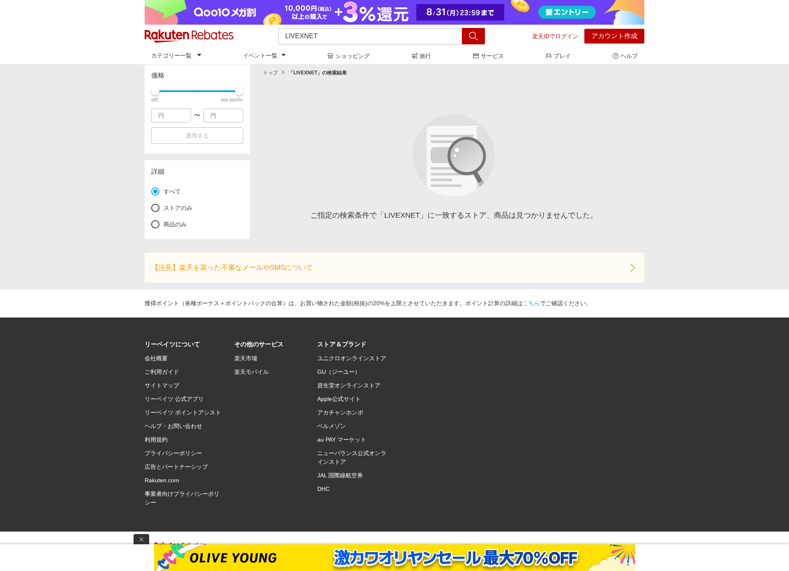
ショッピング (352, 56)
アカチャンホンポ (340, 412)
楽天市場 (245, 358)
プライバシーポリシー (173, 453)
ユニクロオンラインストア (351, 358)
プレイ (562, 56)
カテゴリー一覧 (171, 55)
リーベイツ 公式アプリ (174, 399)
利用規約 (156, 439)
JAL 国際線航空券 (340, 475)
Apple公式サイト (339, 399)
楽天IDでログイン (555, 36)
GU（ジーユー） (338, 371)
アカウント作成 (614, 35)
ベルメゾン (331, 426)
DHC (323, 489)
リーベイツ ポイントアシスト (183, 412)
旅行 (425, 56)
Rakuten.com (162, 480)
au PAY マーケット (341, 439)
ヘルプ (629, 56)
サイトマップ (162, 385)
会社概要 (156, 358)
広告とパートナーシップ (176, 466)
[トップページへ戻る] (189, 36)
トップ (270, 73)
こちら (531, 303)
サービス (492, 56)
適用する (197, 135)
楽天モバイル (251, 371)
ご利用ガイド (162, 371)
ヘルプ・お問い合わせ (173, 426)
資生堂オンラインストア (349, 385)
